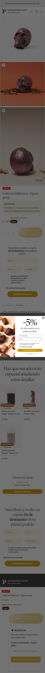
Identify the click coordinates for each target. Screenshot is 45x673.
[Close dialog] (43, 318)
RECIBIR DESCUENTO (30, 350)
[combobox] (29, 339)
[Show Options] (41, 339)
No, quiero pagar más (30, 353)
